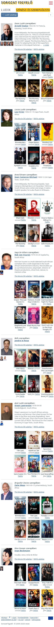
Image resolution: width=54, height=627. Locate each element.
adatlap (11, 14)
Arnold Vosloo (21, 25)
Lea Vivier (19, 111)
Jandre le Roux (22, 340)
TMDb (20, 75)
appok (27, 619)
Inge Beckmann (22, 550)
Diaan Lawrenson (23, 405)
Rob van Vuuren (22, 254)
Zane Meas (20, 485)
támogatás (36, 619)
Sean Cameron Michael (26, 177)
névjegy (4, 617)
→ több (46, 45)
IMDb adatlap (39, 49)
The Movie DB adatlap (23, 49)
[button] (51, 3)
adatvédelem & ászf (9, 619)
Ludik (6, 10)
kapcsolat (34, 617)
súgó (14, 617)
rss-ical (20, 619)
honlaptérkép (23, 617)
